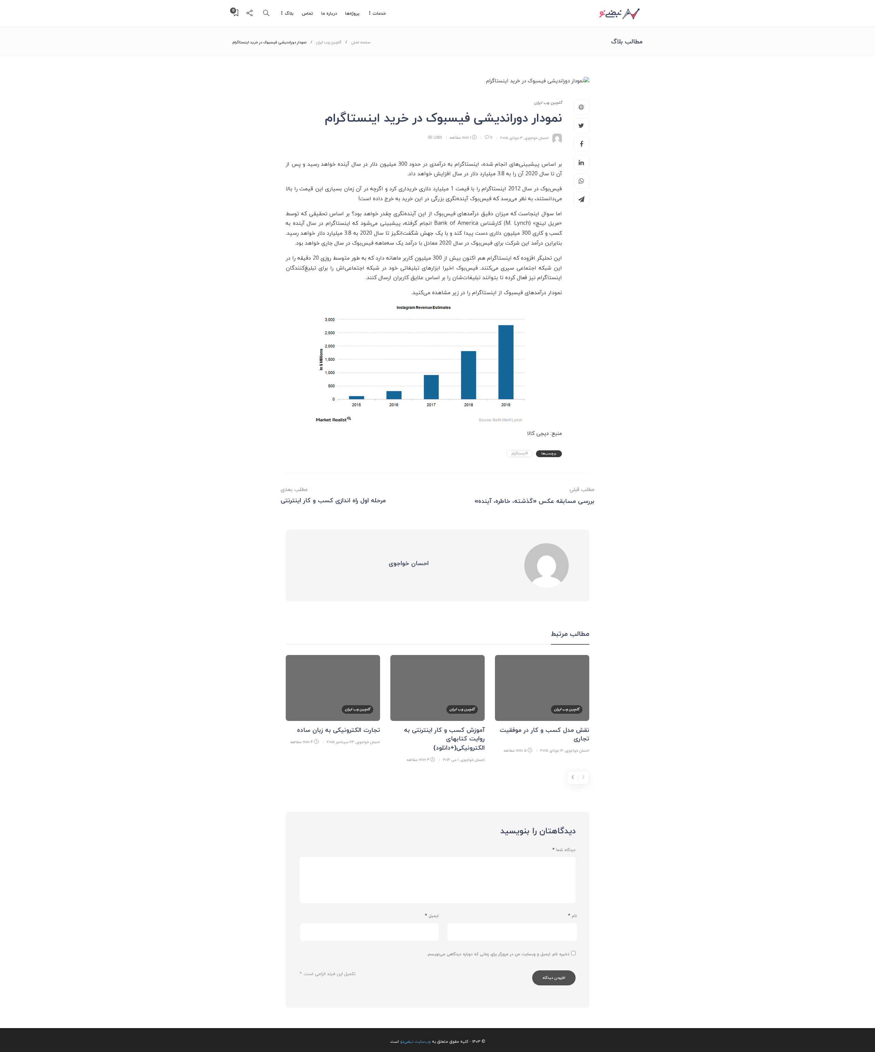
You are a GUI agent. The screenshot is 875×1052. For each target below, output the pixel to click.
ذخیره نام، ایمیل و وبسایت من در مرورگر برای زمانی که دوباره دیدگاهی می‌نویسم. (498, 954)
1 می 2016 (451, 759)
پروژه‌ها (352, 14)
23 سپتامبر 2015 (340, 742)
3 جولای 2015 (511, 137)
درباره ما (329, 14)
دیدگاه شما (564, 850)
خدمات (379, 14)
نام (572, 916)
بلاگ (289, 14)
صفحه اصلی (360, 42)
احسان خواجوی (537, 137)
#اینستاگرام (520, 453)
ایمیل (432, 916)
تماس (307, 14)
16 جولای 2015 (551, 750)
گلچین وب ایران (328, 42)
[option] (542, 705)
